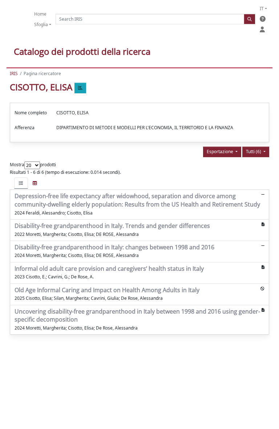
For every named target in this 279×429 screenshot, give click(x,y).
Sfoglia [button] (41, 24)
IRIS (14, 73)
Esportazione (220, 151)
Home (40, 14)
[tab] (21, 183)
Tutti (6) (254, 151)
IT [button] (262, 8)
